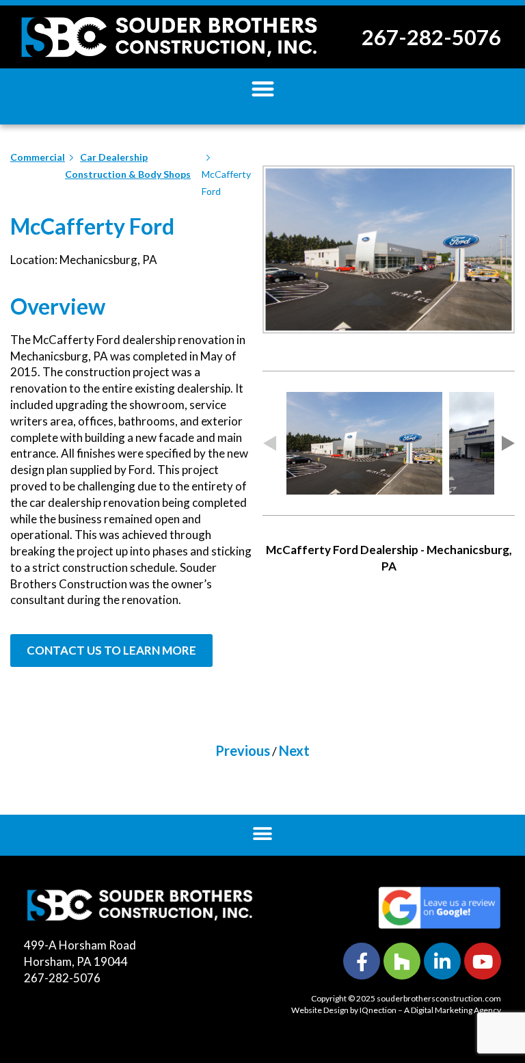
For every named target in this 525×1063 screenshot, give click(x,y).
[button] (263, 88)
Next (294, 750)
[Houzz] (401, 961)
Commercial (37, 157)
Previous (242, 750)
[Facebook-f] (361, 961)
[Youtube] (482, 961)
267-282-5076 (431, 37)
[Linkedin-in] (442, 961)
